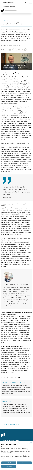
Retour (6, 20)
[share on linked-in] (10, 49)
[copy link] (22, 49)
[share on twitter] (16, 49)
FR (25, 3)
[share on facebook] (19, 49)
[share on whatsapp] (25, 49)
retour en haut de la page (11, 424)
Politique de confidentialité (24, 443)
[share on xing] (13, 49)
